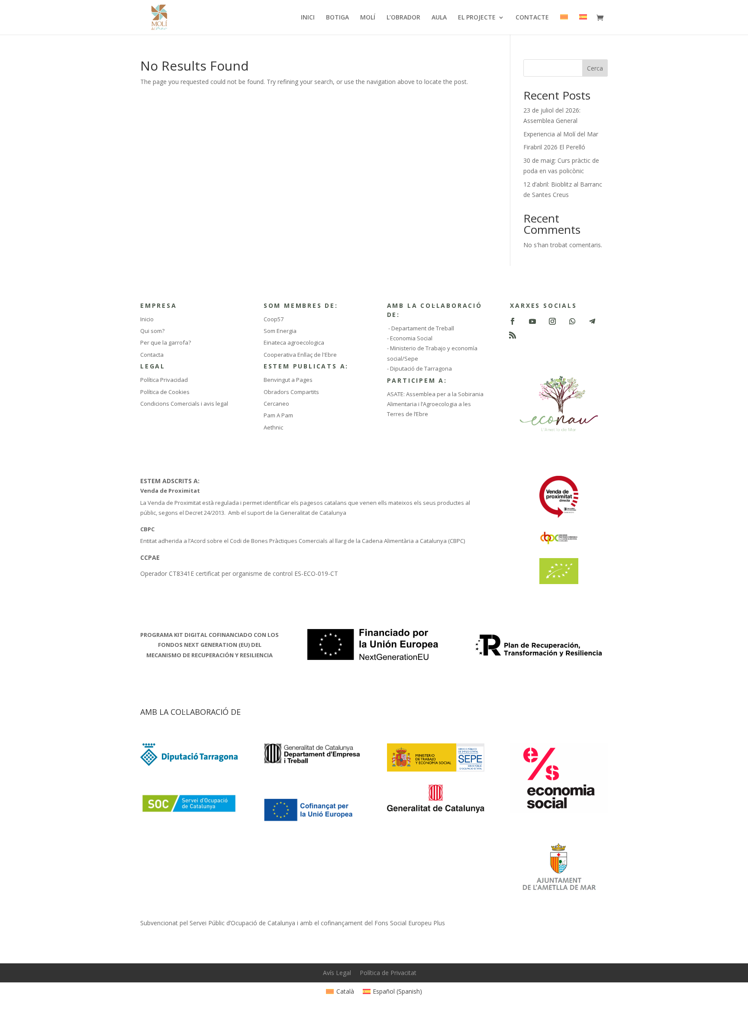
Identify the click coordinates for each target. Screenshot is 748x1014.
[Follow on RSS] (512, 335)
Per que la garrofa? (165, 342)
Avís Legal (337, 973)
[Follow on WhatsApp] (572, 321)
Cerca (595, 68)
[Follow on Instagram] (552, 321)
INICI (308, 17)
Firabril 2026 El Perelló (554, 147)
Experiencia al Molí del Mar (560, 134)
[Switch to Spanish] (583, 24)
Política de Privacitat (388, 973)
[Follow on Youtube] (532, 321)
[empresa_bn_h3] (312, 762)
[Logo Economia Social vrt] (558, 810)
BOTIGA (337, 17)
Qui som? (152, 331)
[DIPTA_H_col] (189, 763)
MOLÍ (367, 17)
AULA (439, 17)
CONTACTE (532, 17)
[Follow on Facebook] (512, 321)
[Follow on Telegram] (592, 321)
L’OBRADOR (403, 17)
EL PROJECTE (477, 17)
